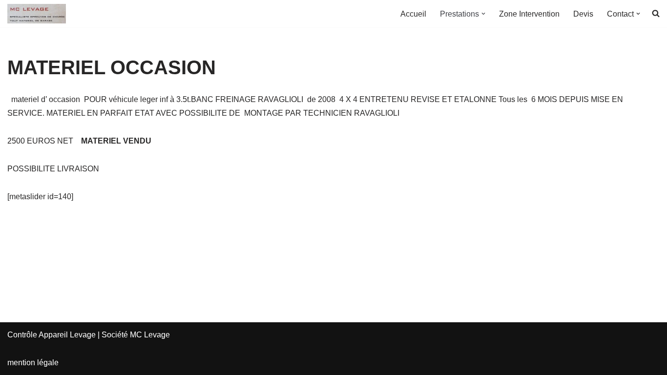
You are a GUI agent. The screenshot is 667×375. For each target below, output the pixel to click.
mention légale (33, 362)
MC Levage (150, 335)
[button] (483, 14)
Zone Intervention (529, 14)
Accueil (413, 14)
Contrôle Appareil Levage (51, 335)
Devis (583, 14)
